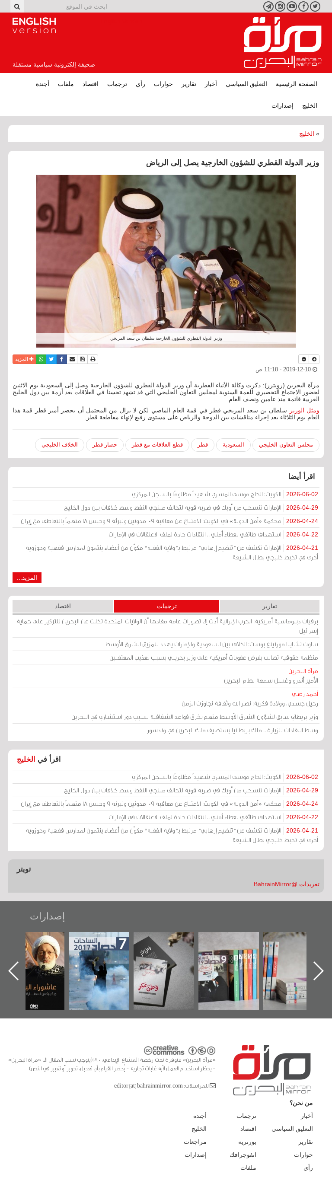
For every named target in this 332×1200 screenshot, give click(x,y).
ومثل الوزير (304, 410)
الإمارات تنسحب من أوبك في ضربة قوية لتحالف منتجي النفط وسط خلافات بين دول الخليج (191, 507)
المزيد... (27, 577)
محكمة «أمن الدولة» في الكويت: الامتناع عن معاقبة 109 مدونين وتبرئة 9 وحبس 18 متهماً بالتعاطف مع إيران (169, 520)
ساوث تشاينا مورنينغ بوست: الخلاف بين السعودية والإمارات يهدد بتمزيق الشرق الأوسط (211, 643)
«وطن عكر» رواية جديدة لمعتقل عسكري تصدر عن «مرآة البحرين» (237, 957)
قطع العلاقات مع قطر (157, 444)
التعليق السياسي (246, 83)
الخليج (309, 105)
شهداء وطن (42, 941)
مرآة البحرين (283, 43)
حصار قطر (105, 444)
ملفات (66, 83)
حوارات (163, 83)
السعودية (233, 444)
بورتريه (247, 1141)
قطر (203, 444)
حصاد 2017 (172, 941)
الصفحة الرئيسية (296, 83)
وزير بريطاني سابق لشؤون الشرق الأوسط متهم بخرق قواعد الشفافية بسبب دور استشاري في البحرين (194, 716)
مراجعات (195, 1141)
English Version (34, 25)
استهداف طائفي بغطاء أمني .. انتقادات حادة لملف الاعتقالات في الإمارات (213, 534)
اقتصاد (91, 83)
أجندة (42, 83)
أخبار (211, 83)
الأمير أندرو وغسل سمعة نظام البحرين (271, 675)
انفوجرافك (243, 1154)
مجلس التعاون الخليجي (286, 444)
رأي (140, 83)
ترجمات (117, 83)
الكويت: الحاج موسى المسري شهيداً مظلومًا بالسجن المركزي (225, 493)
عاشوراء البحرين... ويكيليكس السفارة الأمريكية (107, 952)
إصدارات (282, 105)
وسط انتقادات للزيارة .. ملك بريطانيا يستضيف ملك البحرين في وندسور (232, 729)
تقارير (189, 83)
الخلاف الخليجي (60, 444)
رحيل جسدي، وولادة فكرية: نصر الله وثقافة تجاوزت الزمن (250, 698)
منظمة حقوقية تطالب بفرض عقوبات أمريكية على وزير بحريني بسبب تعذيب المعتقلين (213, 657)
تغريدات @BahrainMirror (286, 884)
